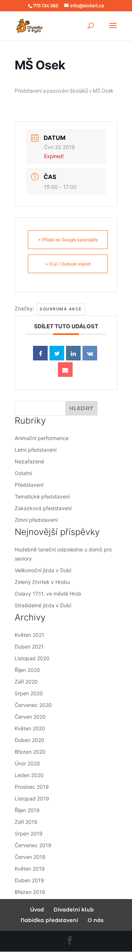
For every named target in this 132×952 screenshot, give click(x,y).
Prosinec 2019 (32, 787)
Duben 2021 (29, 646)
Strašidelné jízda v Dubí (43, 605)
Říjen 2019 (27, 810)
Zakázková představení (43, 508)
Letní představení (35, 450)
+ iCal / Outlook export (68, 264)
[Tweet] (57, 353)
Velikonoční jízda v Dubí (43, 570)
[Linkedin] (73, 353)
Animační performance (42, 438)
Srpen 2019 (29, 833)
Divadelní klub (74, 909)
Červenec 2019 (33, 845)
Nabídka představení (49, 920)
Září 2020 (26, 681)
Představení (29, 485)
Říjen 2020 (27, 670)
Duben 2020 (29, 740)
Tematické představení (42, 496)
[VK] (89, 353)
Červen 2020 (30, 717)
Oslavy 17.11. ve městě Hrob (48, 593)
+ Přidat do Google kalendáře (68, 239)
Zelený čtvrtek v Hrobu (42, 582)
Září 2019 (26, 822)
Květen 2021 (29, 635)
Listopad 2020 (32, 658)
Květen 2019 (30, 868)
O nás (95, 920)
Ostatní (23, 473)
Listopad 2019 (32, 798)
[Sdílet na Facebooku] (40, 353)
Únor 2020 (27, 763)
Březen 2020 (30, 752)
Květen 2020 (30, 728)
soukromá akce (61, 308)
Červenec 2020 (33, 705)
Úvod (37, 909)
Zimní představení (36, 520)
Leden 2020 (29, 775)
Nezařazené (29, 461)
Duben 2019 (29, 880)
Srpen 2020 (29, 693)
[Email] (65, 369)
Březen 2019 (30, 892)
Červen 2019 (30, 857)
